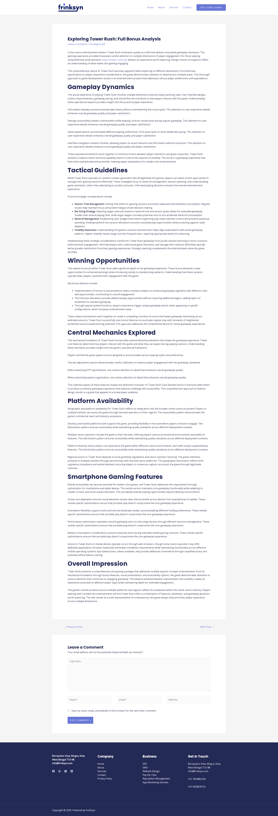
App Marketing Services (155, 782)
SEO (145, 763)
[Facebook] (53, 771)
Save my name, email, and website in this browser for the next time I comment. (114, 710)
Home (150, 7)
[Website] (188, 700)
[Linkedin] (71, 771)
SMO (145, 767)
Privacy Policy (104, 778)
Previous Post (73, 626)
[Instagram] (65, 771)
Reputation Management (156, 778)
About (161, 7)
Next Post (207, 626)
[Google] (59, 771)
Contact (187, 7)
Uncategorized (97, 44)
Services (173, 7)
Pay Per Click (149, 775)
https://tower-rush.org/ (114, 59)
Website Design (151, 771)
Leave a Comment (77, 44)
